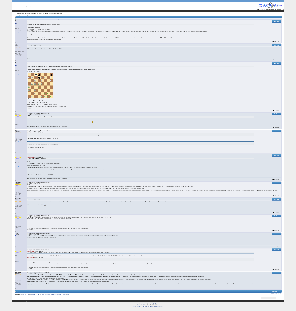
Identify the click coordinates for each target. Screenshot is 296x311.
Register (30, 6)
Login (26, 6)
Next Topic (279, 293)
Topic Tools (274, 16)
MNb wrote (29, 23)
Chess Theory (15, 10)
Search (31, 10)
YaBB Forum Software (141, 304)
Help (27, 10)
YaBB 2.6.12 (154, 303)
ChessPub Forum (20, 13)
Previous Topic (274, 293)
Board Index (22, 10)
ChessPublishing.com (269, 9)
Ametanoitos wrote (30, 65)
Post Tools (276, 21)
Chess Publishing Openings (30, 13)
